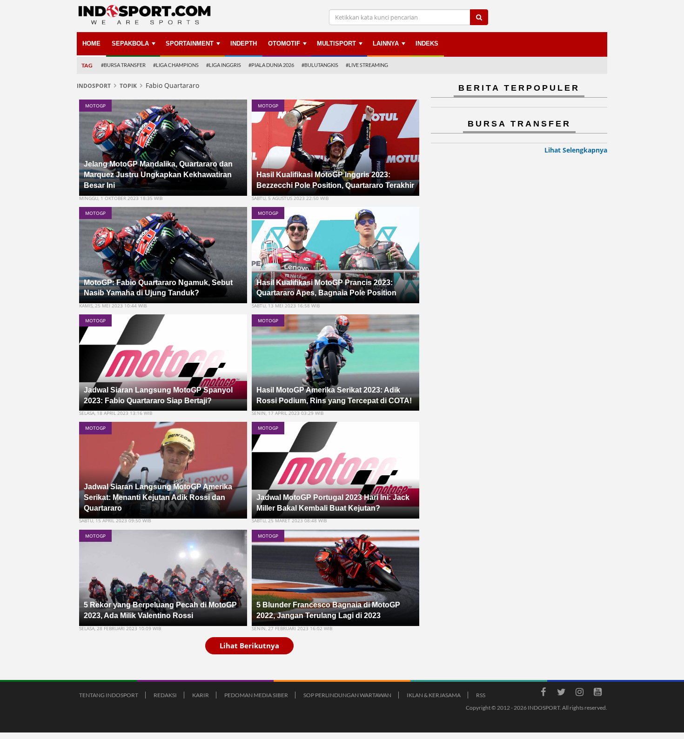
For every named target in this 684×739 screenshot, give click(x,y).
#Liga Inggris (223, 65)
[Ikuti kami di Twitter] (561, 693)
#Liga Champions (176, 65)
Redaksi (165, 695)
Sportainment (190, 43)
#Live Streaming (367, 65)
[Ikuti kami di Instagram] (579, 693)
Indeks (427, 43)
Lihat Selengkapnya (575, 150)
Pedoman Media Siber (256, 695)
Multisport (336, 43)
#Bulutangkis (320, 65)
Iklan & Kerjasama (434, 695)
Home (91, 43)
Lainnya (386, 43)
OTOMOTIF (284, 43)
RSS (480, 695)
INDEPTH (243, 43)
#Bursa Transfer (123, 65)
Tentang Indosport (108, 695)
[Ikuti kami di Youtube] (597, 693)
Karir (200, 695)
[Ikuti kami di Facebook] (543, 693)
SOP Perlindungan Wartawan (347, 695)
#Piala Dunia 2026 (271, 65)
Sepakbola (130, 43)
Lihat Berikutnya (249, 645)
